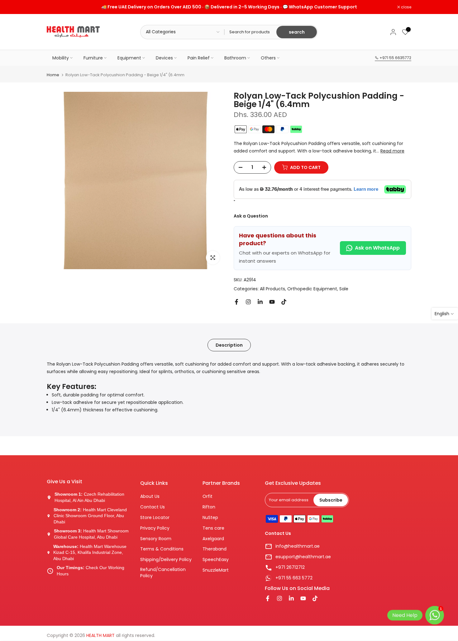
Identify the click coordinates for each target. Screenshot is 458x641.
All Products (272, 289)
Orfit (207, 496)
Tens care (213, 528)
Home (53, 75)
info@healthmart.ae (297, 546)
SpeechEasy (216, 560)
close (55, 7)
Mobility (60, 58)
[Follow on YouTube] (272, 302)
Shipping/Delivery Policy (166, 560)
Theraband (215, 549)
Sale (343, 289)
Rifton (209, 507)
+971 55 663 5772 (293, 578)
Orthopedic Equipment (312, 289)
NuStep (210, 518)
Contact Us (152, 507)
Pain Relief (199, 58)
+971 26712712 (290, 567)
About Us (150, 496)
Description (229, 345)
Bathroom (235, 58)
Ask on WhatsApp (377, 247)
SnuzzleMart (216, 570)
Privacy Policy (154, 528)
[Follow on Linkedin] (260, 302)
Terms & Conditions (162, 549)
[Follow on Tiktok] (284, 302)
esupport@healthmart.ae (303, 557)
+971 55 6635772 (395, 57)
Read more (392, 151)
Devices (164, 58)
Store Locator (154, 518)
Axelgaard (213, 539)
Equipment (129, 58)
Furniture (93, 58)
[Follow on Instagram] (248, 302)
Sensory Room (155, 539)
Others (268, 58)
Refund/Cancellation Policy (163, 573)
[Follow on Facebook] (236, 302)
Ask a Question (251, 216)
